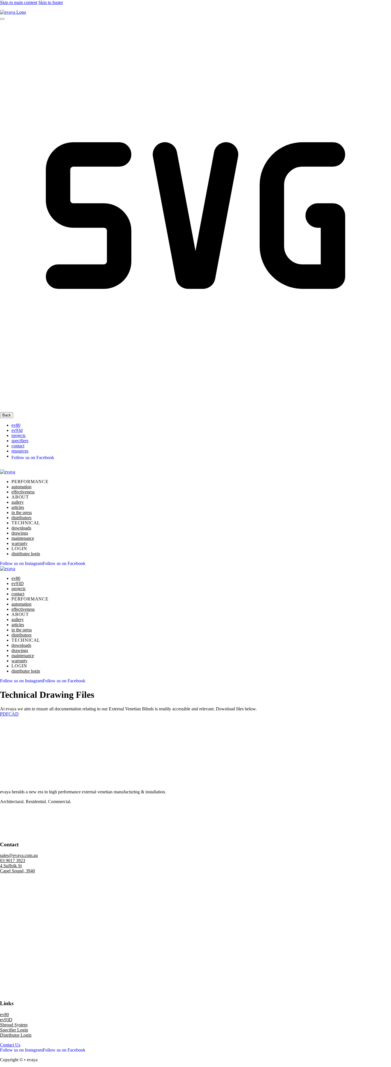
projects (18, 435)
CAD (14, 714)
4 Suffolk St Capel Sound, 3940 (17, 868)
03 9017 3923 (12, 860)
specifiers (19, 440)
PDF (4, 714)
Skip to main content (18, 2)
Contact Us (10, 1044)
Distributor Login (15, 1035)
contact (17, 445)
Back (6, 415)
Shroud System (13, 1024)
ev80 (15, 425)
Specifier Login (14, 1030)
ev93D (6, 1019)
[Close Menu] (2, 19)
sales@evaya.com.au (19, 855)
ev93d (17, 430)
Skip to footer (50, 2)
